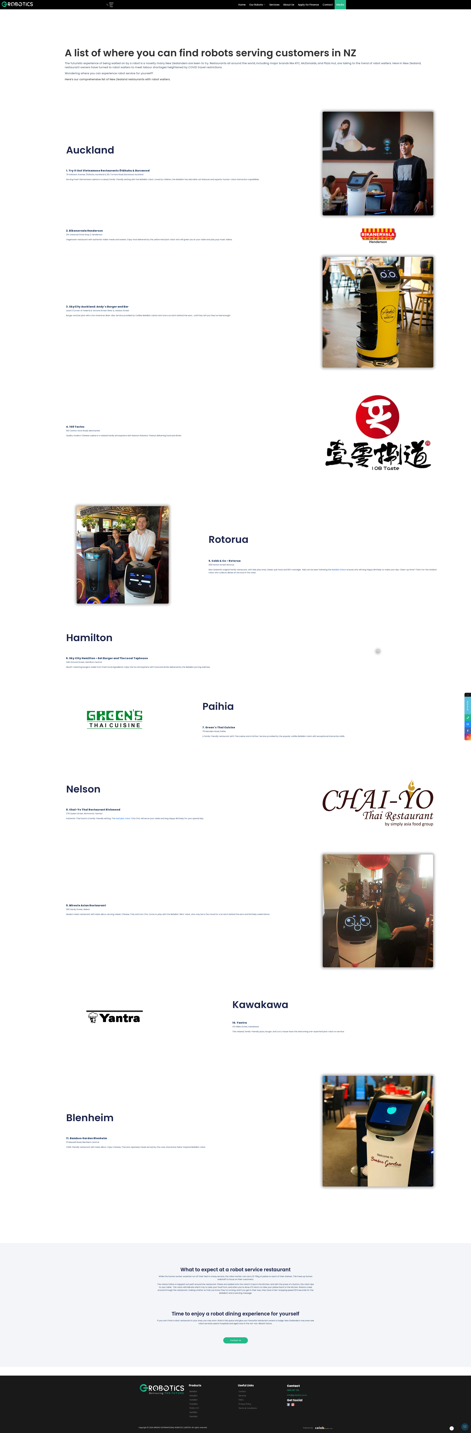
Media (340, 4)
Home (242, 4)
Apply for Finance (308, 4)
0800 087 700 (293, 1390)
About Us (288, 4)
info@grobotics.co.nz (297, 1395)
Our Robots (256, 4)
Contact (328, 4)
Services (274, 4)
